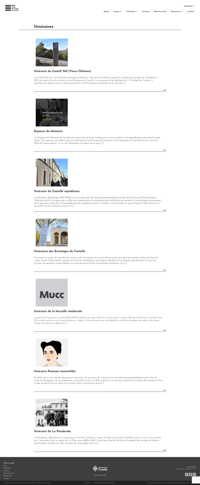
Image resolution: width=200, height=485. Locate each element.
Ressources (7, 475)
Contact (6, 478)
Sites (5, 466)
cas (188, 6)
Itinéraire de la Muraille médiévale (58, 311)
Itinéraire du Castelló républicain (57, 191)
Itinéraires (7, 468)
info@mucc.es (180, 469)
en (191, 6)
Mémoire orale (8, 473)
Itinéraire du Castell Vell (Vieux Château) (62, 71)
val (185, 6)
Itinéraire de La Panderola (52, 431)
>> (164, 90)
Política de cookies (43, 483)
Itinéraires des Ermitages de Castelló (59, 251)
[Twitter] (190, 474)
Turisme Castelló (100, 475)
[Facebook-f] (186, 474)
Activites (6, 471)
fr (193, 6)
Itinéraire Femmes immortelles (55, 371)
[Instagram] (194, 474)
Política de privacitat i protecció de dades (19, 483)
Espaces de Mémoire (48, 131)
